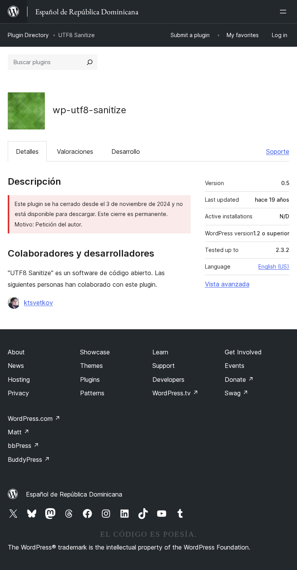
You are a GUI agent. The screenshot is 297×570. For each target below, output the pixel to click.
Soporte (277, 151)
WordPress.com (34, 418)
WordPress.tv (175, 393)
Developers (168, 379)
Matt (18, 432)
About (16, 352)
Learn (160, 352)
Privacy (18, 393)
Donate (239, 379)
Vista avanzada (227, 284)
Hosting (19, 379)
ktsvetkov (38, 302)
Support (163, 365)
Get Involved (243, 352)
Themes (91, 365)
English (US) (273, 266)
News (16, 365)
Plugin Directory (28, 35)
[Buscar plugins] (89, 62)
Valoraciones (75, 151)
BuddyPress (29, 459)
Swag (236, 393)
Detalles (27, 151)
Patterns (92, 393)
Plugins (90, 379)
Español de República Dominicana (74, 494)
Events (234, 365)
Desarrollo (125, 151)
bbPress (23, 445)
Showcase (95, 352)
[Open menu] (284, 11)
